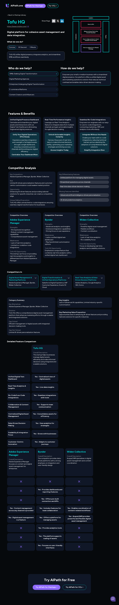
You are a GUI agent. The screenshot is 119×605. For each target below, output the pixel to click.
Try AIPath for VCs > (74, 587)
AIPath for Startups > (35, 6)
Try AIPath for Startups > (46, 587)
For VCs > (53, 6)
